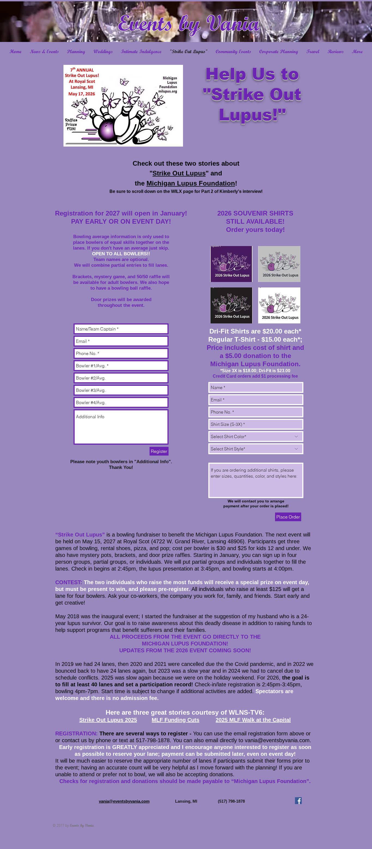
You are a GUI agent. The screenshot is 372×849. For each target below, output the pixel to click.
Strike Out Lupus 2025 (108, 720)
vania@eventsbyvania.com (277, 740)
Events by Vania (189, 22)
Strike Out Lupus (179, 173)
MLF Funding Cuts (175, 720)
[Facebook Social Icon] (298, 800)
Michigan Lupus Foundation (191, 183)
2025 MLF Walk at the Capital (253, 720)
